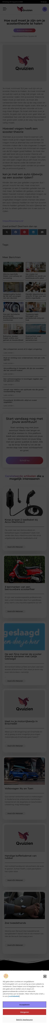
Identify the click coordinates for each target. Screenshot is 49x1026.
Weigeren (24, 1012)
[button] (45, 976)
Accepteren (24, 1005)
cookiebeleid (14, 996)
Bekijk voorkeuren (24, 1020)
